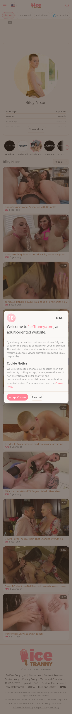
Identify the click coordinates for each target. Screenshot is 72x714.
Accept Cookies (17, 397)
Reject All (37, 397)
